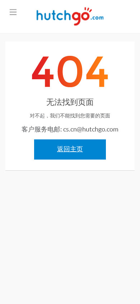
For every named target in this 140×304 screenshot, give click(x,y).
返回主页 (70, 149)
